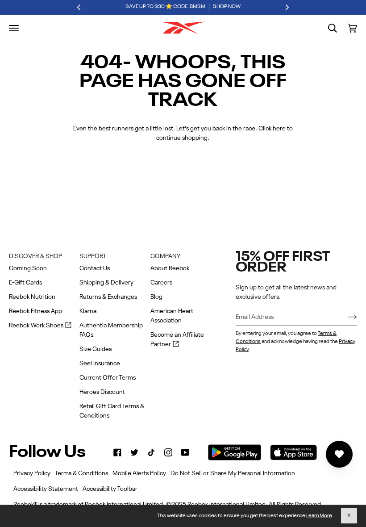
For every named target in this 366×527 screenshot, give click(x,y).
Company (165, 256)
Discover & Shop (35, 256)
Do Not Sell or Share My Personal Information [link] (233, 473)
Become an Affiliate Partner (177, 340)
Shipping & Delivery (106, 283)
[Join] (345, 317)
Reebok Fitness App (35, 311)
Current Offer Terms (107, 378)
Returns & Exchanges (108, 297)
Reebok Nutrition (32, 297)
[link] (117, 452)
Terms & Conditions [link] (81, 473)
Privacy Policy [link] (31, 473)
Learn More (319, 516)
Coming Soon (28, 268)
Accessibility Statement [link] (45, 489)
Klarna (87, 311)
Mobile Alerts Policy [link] (139, 473)
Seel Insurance (99, 363)
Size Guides (95, 349)
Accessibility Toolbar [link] (110, 489)
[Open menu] (14, 28)
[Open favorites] (339, 454)
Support (92, 256)
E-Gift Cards (25, 283)
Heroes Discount (102, 392)
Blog (156, 297)
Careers (161, 283)
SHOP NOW (227, 6)
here (279, 128)
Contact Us (94, 268)
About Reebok (169, 268)
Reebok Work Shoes (40, 326)
